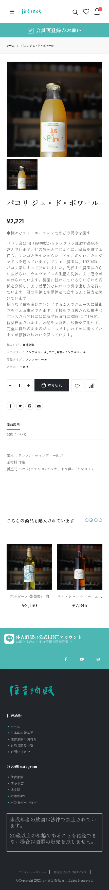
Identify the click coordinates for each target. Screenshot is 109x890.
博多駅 (15, 789)
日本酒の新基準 (21, 732)
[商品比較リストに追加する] (91, 385)
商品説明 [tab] (13, 424)
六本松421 (18, 796)
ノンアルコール (36, 352)
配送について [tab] (17, 434)
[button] (86, 520)
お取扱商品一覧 (21, 745)
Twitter (20, 406)
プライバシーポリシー (32, 872)
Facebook (11, 406)
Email (39, 406)
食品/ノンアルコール (71, 352)
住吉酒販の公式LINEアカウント (49, 637)
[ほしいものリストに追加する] (77, 385)
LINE (29, 406)
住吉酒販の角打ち (23, 739)
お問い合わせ (20, 751)
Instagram (98, 659)
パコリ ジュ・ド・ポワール (53, 202)
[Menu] (12, 11)
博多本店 (17, 783)
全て (52, 352)
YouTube (82, 659)
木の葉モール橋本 (23, 802)
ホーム (11, 45)
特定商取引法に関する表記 (70, 872)
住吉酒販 (17, 776)
